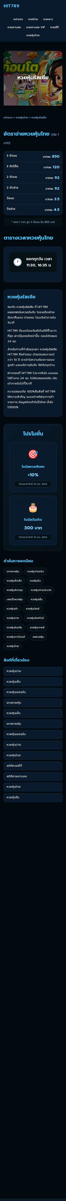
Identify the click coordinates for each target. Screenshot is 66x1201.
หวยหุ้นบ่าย (13, 618)
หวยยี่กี (54, 27)
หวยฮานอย (14, 27)
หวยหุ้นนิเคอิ (32, 609)
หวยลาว (48, 19)
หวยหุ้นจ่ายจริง (35, 571)
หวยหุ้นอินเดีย (14, 627)
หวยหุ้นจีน (35, 581)
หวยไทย (33, 19)
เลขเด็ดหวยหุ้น (15, 599)
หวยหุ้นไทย (33, 35)
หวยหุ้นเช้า (12, 609)
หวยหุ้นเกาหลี (37, 627)
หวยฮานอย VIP (35, 27)
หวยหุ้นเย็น (37, 599)
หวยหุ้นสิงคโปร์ (35, 618)
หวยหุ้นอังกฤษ (15, 590)
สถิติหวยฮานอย (17, 776)
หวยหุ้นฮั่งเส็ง (14, 581)
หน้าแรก (18, 19)
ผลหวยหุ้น (38, 637)
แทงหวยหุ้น (13, 571)
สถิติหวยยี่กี (14, 766)
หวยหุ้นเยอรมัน (16, 692)
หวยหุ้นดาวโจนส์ (16, 637)
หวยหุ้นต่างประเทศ (41, 590)
